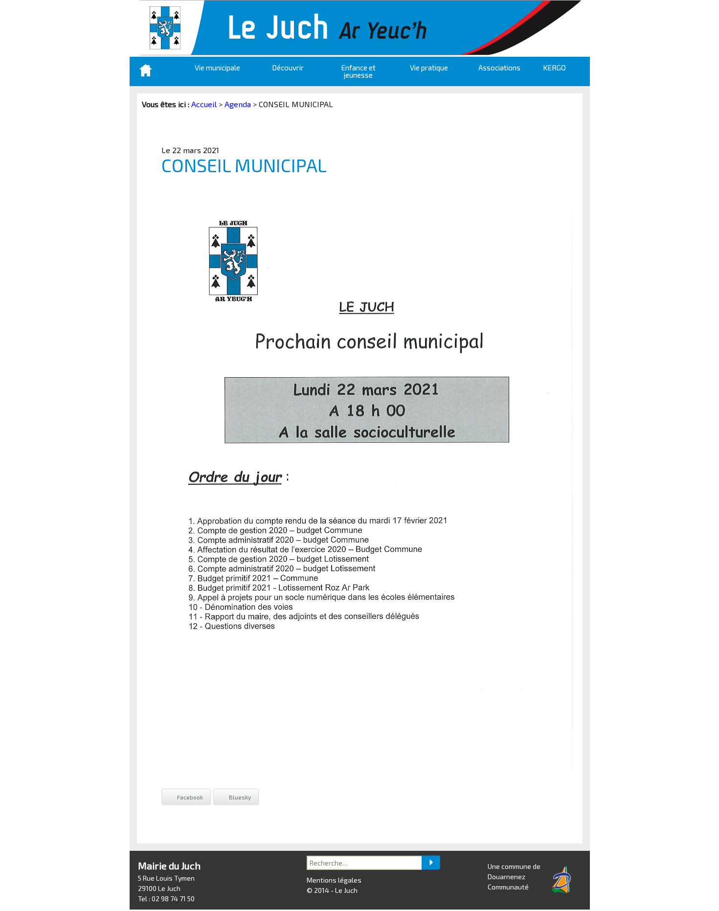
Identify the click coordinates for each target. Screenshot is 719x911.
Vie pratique (429, 67)
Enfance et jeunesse (358, 71)
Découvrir (288, 67)
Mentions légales (334, 880)
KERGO (554, 67)
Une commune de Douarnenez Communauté (514, 876)
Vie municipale (217, 67)
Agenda (238, 104)
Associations (499, 67)
